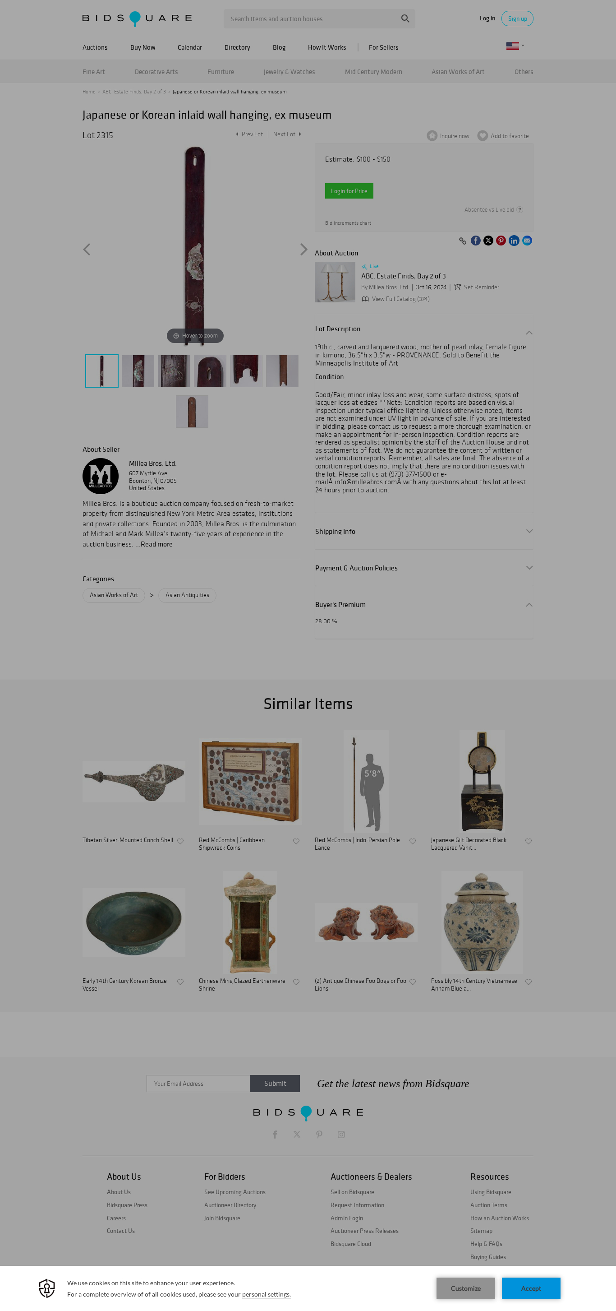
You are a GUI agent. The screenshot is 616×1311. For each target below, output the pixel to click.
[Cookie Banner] (308, 1288)
